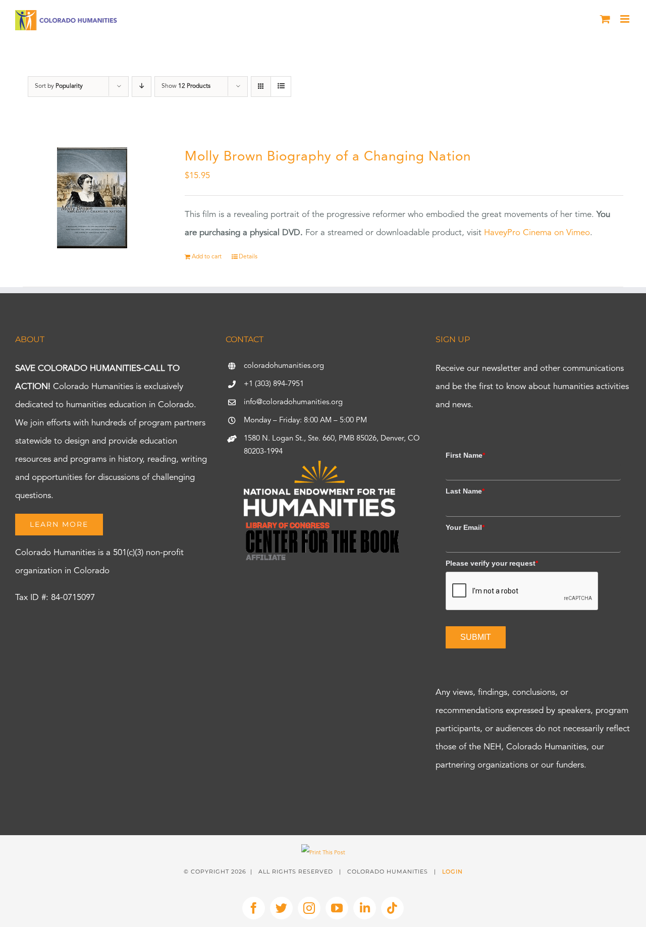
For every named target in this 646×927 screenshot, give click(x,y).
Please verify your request (492, 563)
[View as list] (281, 86)
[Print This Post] (323, 853)
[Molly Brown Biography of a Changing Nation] (92, 197)
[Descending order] (141, 86)
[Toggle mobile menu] (625, 19)
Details (248, 257)
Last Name (465, 491)
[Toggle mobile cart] (605, 19)
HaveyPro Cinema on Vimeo (537, 233)
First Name (465, 455)
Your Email (465, 527)
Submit (475, 637)
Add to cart (207, 257)
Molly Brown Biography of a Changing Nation (328, 156)
